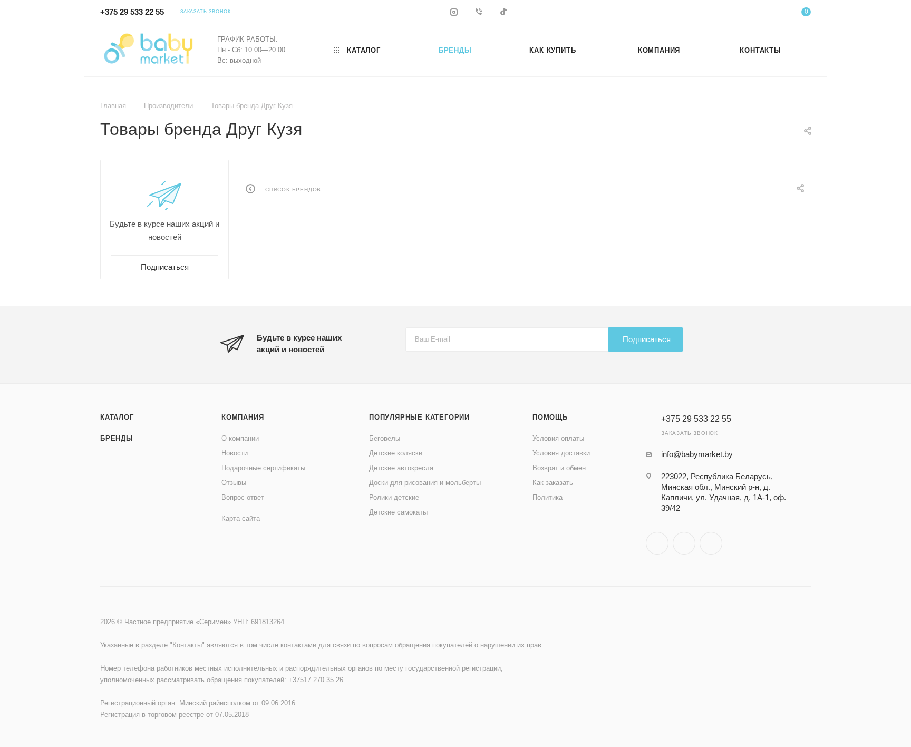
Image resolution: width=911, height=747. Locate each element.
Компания (242, 417)
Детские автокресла (401, 468)
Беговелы (384, 438)
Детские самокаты (398, 512)
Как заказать (552, 483)
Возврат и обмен (559, 468)
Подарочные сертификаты (263, 468)
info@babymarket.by (697, 454)
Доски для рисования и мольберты (425, 483)
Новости (234, 453)
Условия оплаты (558, 438)
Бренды (116, 438)
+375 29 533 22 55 (132, 11)
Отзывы (233, 483)
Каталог (117, 417)
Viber (684, 543)
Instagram (657, 543)
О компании (240, 438)
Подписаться (647, 339)
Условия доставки (561, 453)
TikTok (711, 543)
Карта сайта (240, 518)
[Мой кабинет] (763, 13)
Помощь (550, 417)
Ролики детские (394, 497)
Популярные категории (419, 417)
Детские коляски (395, 453)
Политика (547, 497)
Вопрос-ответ (242, 497)
